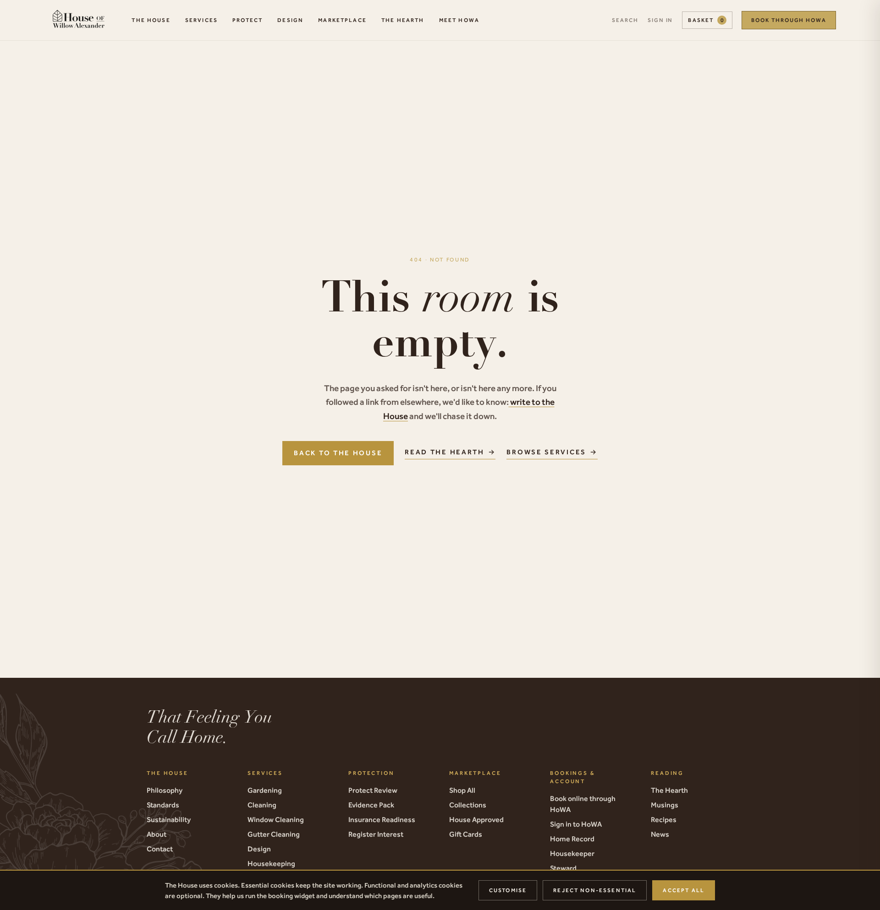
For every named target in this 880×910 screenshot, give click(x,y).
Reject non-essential (594, 890)
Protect (247, 20)
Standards (163, 805)
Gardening (265, 790)
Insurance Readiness (381, 819)
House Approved (476, 819)
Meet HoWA (459, 20)
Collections (467, 805)
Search (625, 20)
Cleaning (262, 805)
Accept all (683, 890)
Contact (160, 849)
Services (201, 20)
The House (151, 20)
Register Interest (375, 834)
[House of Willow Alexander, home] (78, 20)
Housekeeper (572, 853)
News (660, 834)
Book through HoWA (788, 20)
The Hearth (402, 20)
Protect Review (372, 790)
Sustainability (169, 819)
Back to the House (338, 453)
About (156, 834)
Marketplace (342, 20)
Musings (664, 805)
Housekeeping (271, 863)
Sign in (660, 20)
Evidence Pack (371, 805)
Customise (508, 890)
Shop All (462, 790)
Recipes (663, 819)
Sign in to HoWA (576, 824)
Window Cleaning (276, 819)
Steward (563, 868)
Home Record (572, 838)
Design (290, 20)
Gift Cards (465, 834)
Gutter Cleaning (274, 834)
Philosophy (164, 790)
